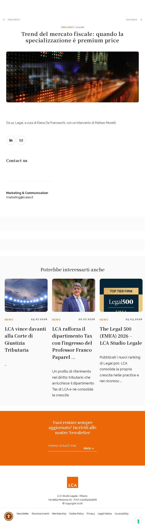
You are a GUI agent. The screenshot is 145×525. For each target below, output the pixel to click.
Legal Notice (105, 513)
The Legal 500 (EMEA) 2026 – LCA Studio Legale (121, 335)
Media (64, 27)
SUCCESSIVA (131, 20)
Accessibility (122, 513)
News (71, 27)
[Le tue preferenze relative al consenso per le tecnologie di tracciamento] (138, 521)
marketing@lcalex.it (19, 197)
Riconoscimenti (40, 513)
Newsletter (23, 513)
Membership (59, 513)
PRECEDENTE (14, 20)
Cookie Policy (76, 513)
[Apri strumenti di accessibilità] (8, 516)
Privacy (91, 513)
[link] (11, 143)
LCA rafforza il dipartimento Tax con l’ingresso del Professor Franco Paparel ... (72, 342)
